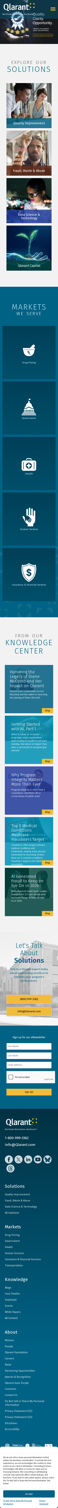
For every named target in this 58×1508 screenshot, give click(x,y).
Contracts (10, 1388)
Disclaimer (11, 1423)
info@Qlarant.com (20, 1145)
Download (11, 1299)
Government (12, 1240)
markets (29, 307)
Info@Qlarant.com (29, 1011)
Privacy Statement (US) (18, 1411)
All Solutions (12, 1212)
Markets (13, 1226)
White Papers (13, 1312)
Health (9, 1247)
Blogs (8, 1287)
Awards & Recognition (18, 1376)
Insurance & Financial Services (23, 1259)
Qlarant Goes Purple (17, 1383)
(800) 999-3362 (29, 999)
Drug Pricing (12, 1235)
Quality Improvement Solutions (43, 35)
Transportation (14, 1265)
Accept (29, 1494)
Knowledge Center (29, 647)
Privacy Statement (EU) (18, 1417)
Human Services (14, 1253)
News (8, 1364)
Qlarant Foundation (16, 1352)
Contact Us (11, 1395)
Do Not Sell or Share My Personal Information (24, 1403)
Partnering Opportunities (20, 1370)
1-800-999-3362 (17, 1138)
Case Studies (12, 1293)
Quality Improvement (17, 1194)
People (9, 1346)
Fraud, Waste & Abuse (17, 1200)
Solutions (15, 1186)
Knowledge (16, 1279)
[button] (53, 1450)
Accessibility (12, 1429)
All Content (11, 1318)
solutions (29, 69)
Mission (9, 1340)
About (11, 1332)
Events (9, 1305)
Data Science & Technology (21, 1206)
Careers (9, 1358)
